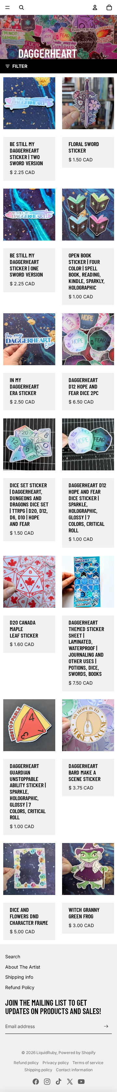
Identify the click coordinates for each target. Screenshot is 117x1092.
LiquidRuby (46, 1052)
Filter (19, 66)
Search (12, 956)
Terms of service (87, 1062)
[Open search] (21, 7)
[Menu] (7, 7)
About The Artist (22, 967)
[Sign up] (106, 1026)
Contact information (74, 1069)
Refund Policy (19, 987)
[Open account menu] (95, 7)
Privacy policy (56, 1062)
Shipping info (19, 977)
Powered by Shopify (77, 1052)
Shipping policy (38, 1069)
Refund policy (26, 1062)
